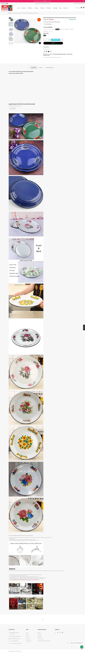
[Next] (39, 31)
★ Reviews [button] (84, 327)
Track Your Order (40, 638)
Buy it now (53, 43)
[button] (71, 19)
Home (18, 8)
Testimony (42, 8)
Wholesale (48, 8)
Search (27, 634)
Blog (60, 8)
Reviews (41, 67)
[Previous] (16, 31)
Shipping (50, 21)
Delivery (36, 8)
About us (27, 636)
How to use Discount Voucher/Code (44, 640)
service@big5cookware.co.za (16, 636)
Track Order (55, 8)
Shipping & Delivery (50, 67)
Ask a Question (46, 46)
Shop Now (24, 8)
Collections (30, 8)
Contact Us (65, 8)
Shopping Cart (28, 640)
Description (33, 67)
